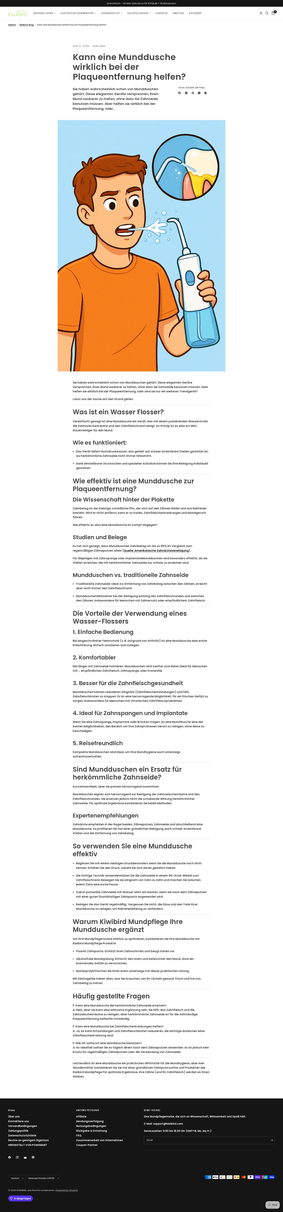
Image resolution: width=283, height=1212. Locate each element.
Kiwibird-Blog (26, 24)
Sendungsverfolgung (90, 1121)
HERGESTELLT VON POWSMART (27, 1145)
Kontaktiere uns (18, 1121)
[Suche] (267, 13)
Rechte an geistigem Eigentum (28, 1140)
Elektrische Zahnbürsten (77, 13)
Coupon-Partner (87, 1145)
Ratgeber (195, 13)
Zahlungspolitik (18, 1130)
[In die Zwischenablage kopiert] (206, 93)
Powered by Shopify (67, 1190)
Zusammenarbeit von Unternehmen (99, 1140)
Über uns (14, 1116)
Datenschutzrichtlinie (22, 1135)
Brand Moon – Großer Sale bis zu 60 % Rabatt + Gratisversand (141, 3)
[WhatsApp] (200, 93)
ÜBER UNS (178, 13)
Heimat (12, 24)
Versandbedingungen (22, 1126)
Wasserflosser (43, 13)
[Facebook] (180, 93)
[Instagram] (19, 1157)
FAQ (78, 1135)
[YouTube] (27, 1157)
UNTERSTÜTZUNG (87, 1110)
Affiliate (81, 1116)
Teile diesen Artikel (191, 88)
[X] (187, 93)
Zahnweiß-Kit (110, 13)
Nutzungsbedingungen (91, 1126)
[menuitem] (44, 13)
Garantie (162, 13)
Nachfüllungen (137, 13)
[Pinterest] (194, 93)
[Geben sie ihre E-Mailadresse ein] (271, 1140)
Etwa (11, 1110)
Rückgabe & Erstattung (91, 1130)
